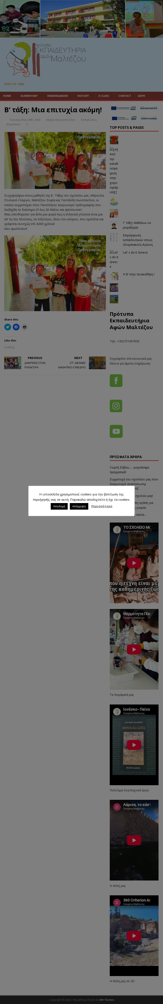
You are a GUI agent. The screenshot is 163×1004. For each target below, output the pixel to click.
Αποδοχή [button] (59, 506)
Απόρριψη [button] (79, 506)
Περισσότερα (101, 506)
